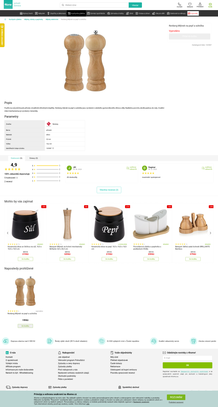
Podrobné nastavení (176, 402)
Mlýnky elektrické (52, 19)
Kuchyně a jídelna (15, 19)
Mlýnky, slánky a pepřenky (33, 19)
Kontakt (9, 357)
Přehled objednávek (119, 360)
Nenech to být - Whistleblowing (19, 373)
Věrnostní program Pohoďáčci (71, 360)
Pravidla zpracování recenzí (122, 373)
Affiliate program (13, 366)
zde (87, 404)
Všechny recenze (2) (109, 190)
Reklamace (115, 366)
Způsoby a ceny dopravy (69, 363)
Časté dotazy (116, 363)
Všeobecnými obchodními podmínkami (194, 371)
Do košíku (25, 259)
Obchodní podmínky (67, 376)
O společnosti (12, 360)
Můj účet (114, 357)
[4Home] (6, 19)
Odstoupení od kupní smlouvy (123, 370)
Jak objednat (64, 357)
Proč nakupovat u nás (67, 370)
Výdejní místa (12, 363)
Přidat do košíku (189, 36)
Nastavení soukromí (141, 402)
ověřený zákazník (133, 168)
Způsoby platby (65, 366)
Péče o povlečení (65, 379)
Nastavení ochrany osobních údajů (73, 373)
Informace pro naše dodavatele (19, 370)
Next (210, 233)
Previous (8, 233)
